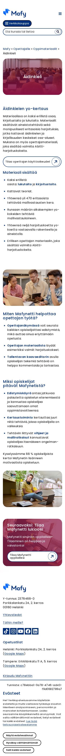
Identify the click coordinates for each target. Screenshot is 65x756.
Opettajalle (21, 49)
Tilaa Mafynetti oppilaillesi (20, 556)
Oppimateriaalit (45, 49)
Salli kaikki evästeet (18, 750)
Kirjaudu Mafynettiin (17, 676)
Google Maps (14, 654)
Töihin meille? (13, 622)
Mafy (6, 49)
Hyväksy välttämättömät (22, 742)
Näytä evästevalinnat (19, 735)
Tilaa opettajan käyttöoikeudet (27, 161)
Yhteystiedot (12, 615)
